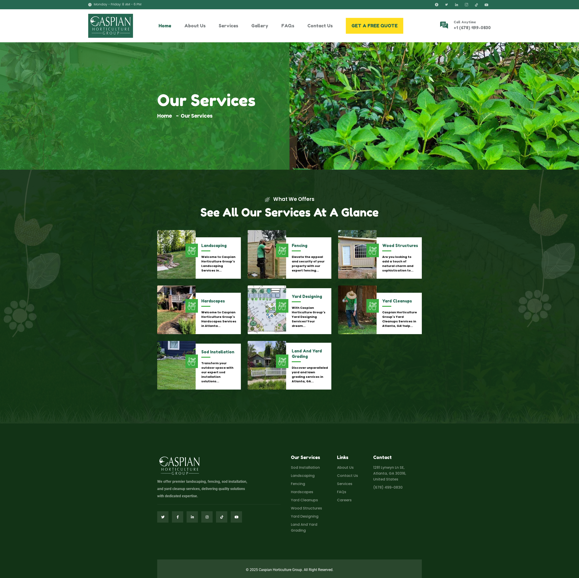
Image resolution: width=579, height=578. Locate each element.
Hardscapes (213, 300)
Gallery (259, 26)
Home (165, 26)
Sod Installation (217, 351)
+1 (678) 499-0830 (472, 27)
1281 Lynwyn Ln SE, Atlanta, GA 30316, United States (389, 473)
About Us (195, 26)
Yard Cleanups (397, 300)
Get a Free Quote (374, 26)
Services (228, 26)
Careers (344, 500)
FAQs (287, 26)
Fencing (299, 245)
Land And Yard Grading (304, 527)
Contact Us (320, 26)
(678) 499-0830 (388, 487)
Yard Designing (307, 296)
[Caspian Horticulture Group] (110, 26)
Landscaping (214, 245)
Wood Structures (400, 245)
